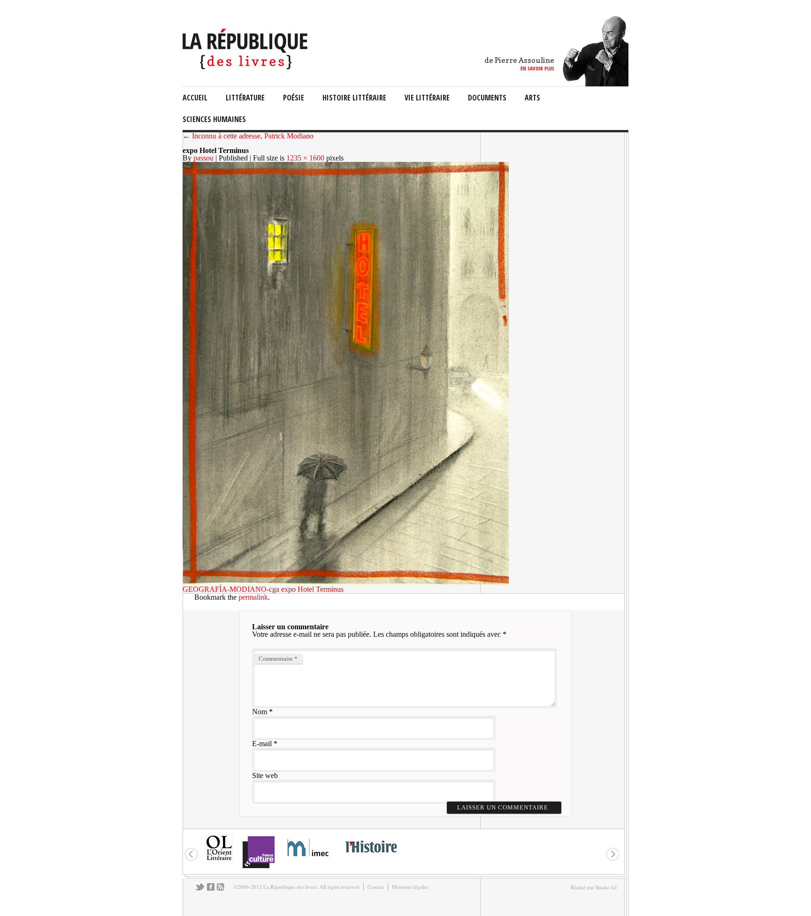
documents (487, 97)
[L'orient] (219, 859)
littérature (245, 97)
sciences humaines (214, 119)
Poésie (293, 97)
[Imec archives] (308, 859)
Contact (375, 886)
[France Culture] (258, 867)
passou (203, 158)
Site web (265, 775)
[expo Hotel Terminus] (346, 582)
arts (532, 97)
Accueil (195, 97)
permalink (253, 597)
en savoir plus (537, 68)
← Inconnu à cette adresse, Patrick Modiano (248, 136)
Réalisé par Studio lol (594, 887)
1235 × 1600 (305, 158)
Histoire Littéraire (354, 97)
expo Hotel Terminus (312, 589)
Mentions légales (410, 886)
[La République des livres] (246, 67)
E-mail (262, 744)
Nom (259, 712)
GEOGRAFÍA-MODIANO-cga (231, 589)
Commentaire (278, 658)
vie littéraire (427, 97)
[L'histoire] (371, 858)
